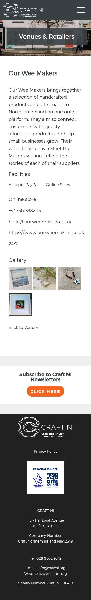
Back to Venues (23, 327)
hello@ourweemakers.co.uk (40, 221)
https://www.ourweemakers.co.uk (46, 232)
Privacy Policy (45, 451)
